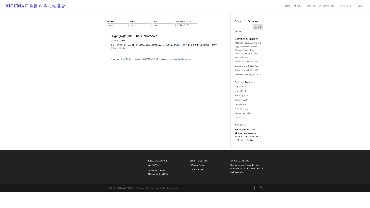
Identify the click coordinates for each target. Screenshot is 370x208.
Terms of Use (197, 169)
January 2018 (241, 100)
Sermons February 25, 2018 (248, 75)
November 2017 (242, 109)
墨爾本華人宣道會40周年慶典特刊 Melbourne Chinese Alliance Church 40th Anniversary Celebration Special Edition (248, 50)
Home (287, 6)
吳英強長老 (126, 59)
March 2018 (240, 91)
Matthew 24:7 (180, 45)
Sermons (311, 6)
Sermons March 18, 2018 (246, 61)
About (297, 6)
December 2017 (242, 104)
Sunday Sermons (182, 59)
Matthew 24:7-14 (183, 21)
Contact (361, 6)
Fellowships (345, 6)
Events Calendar (327, 6)
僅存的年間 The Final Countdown (134, 36)
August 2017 (240, 118)
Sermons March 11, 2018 (246, 66)
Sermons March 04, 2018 (246, 70)
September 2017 (242, 113)
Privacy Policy (197, 165)
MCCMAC (121, 188)
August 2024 (240, 86)
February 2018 (241, 95)
